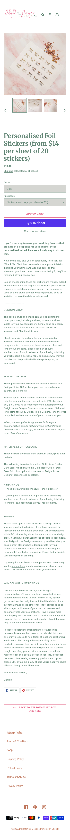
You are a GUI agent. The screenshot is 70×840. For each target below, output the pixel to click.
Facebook (33, 665)
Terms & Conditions (18, 741)
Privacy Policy (15, 785)
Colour (7, 182)
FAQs (10, 750)
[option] (19, 105)
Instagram (19, 665)
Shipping (8, 170)
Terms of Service (16, 776)
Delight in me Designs (29, 829)
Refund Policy (14, 768)
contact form (18, 327)
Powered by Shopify (49, 829)
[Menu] (64, 14)
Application (9, 196)
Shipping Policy (15, 759)
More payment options (35, 231)
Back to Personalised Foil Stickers (37, 709)
